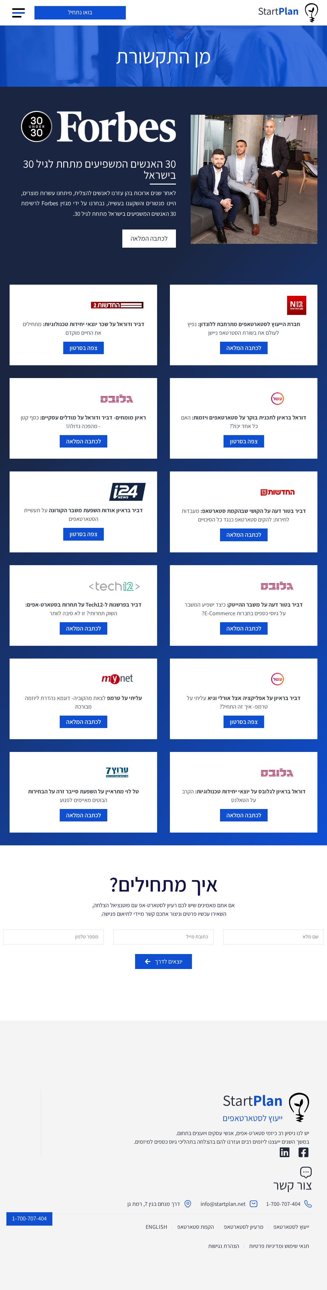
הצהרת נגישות (223, 1246)
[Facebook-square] (303, 1152)
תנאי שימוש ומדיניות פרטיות (279, 1246)
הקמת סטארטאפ (195, 1226)
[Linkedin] (284, 1152)
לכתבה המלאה (243, 348)
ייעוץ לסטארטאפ (291, 1226)
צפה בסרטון (83, 348)
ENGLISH (156, 1226)
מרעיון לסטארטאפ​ (243, 1226)
